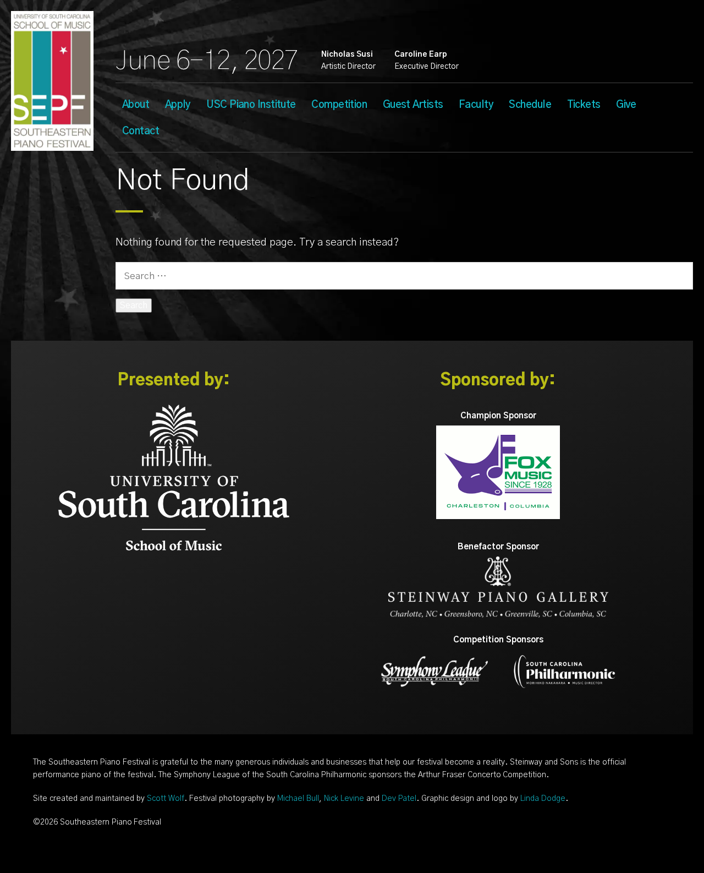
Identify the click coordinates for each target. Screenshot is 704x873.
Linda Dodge (542, 799)
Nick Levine (344, 799)
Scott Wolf (165, 799)
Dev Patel (399, 799)
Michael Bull (298, 799)
